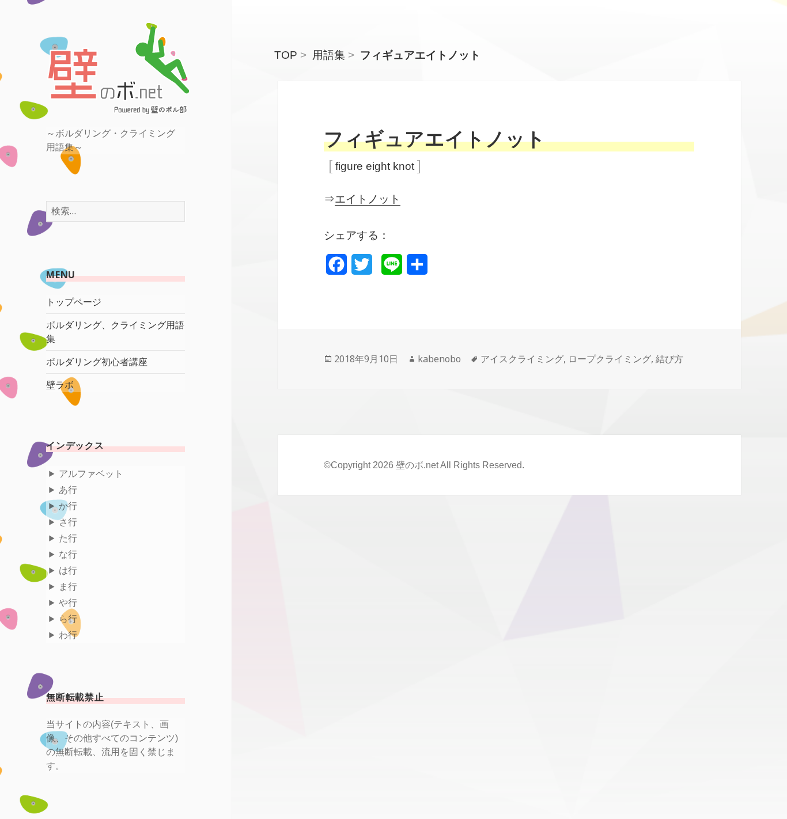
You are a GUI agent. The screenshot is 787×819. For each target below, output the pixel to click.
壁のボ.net (417, 465)
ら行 (68, 619)
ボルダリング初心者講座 (96, 362)
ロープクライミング (609, 358)
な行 (68, 554)
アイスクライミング (521, 358)
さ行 (68, 522)
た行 (68, 538)
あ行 (68, 490)
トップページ (73, 302)
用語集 (328, 55)
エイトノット (367, 199)
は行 (68, 570)
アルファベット (91, 474)
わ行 (68, 635)
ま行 (68, 587)
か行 (68, 506)
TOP (285, 55)
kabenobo (439, 358)
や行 (68, 603)
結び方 (669, 358)
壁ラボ (60, 385)
